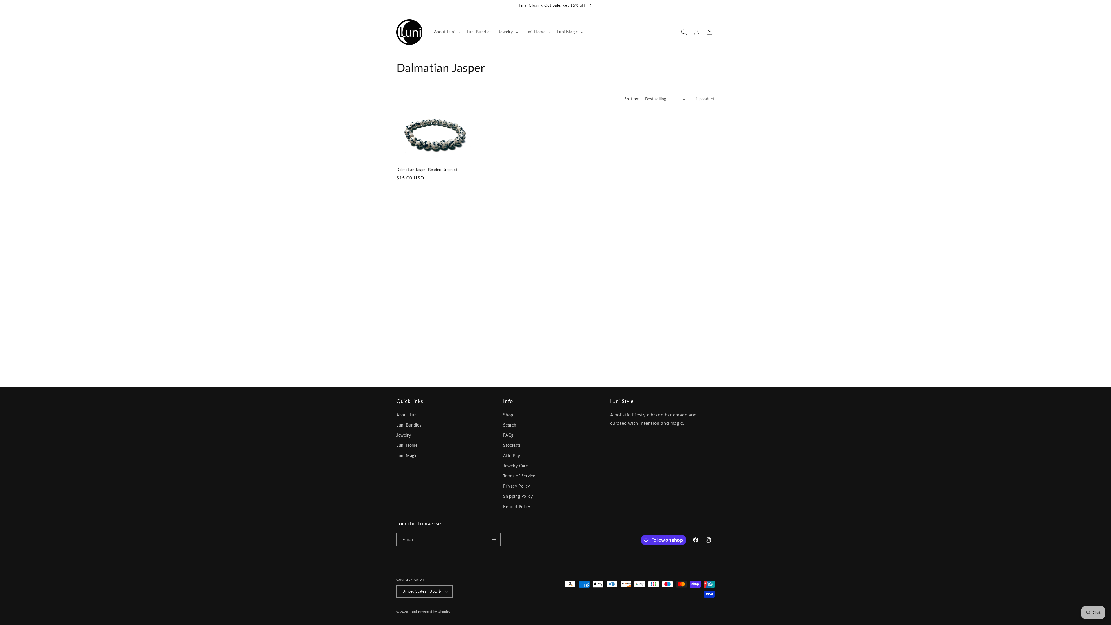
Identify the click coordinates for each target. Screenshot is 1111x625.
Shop (508, 414)
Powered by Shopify (434, 611)
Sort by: (631, 98)
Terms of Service (519, 475)
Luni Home (406, 445)
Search (509, 424)
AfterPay (511, 455)
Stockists (511, 445)
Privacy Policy (516, 486)
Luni (413, 611)
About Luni (407, 414)
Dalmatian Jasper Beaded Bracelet (426, 169)
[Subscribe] (494, 539)
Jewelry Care (515, 465)
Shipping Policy (518, 496)
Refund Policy (516, 506)
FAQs (508, 435)
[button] (447, 32)
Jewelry (403, 435)
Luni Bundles (408, 424)
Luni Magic (406, 455)
